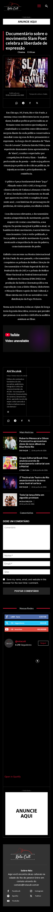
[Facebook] (30, 103)
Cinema (21, 52)
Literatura (24, 470)
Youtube (15, 901)
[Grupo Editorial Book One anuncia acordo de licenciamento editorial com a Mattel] (10, 462)
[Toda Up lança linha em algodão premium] (10, 499)
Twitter (38, 896)
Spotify (15, 896)
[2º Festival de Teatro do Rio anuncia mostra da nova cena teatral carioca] (10, 482)
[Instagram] (8, 411)
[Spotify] (8, 896)
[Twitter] (37, 103)
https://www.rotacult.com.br (17, 376)
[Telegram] (23, 103)
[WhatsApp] (16, 103)
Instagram (39, 891)
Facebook (16, 891)
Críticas (31, 52)
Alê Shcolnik (14, 371)
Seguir (43, 623)
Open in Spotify (13, 776)
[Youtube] (8, 901)
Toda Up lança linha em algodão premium (31, 496)
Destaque (23, 450)
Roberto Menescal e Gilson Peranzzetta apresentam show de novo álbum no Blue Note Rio (34, 442)
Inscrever (41, 629)
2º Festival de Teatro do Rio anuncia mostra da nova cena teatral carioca (34, 480)
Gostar (42, 617)
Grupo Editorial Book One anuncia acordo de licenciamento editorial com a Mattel (34, 462)
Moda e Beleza (25, 501)
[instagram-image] (15, 661)
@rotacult (20, 641)
